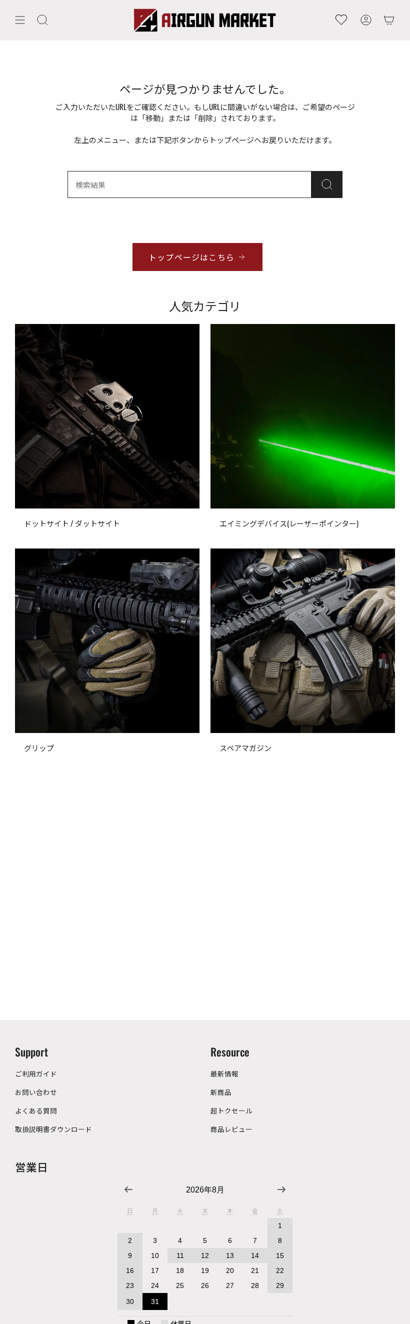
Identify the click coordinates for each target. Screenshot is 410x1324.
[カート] (389, 20)
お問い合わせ (36, 1092)
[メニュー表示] (20, 20)
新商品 (221, 1092)
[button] (42, 20)
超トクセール (231, 1111)
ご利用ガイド (36, 1073)
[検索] (327, 184)
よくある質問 (36, 1111)
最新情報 (224, 1073)
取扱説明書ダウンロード (53, 1129)
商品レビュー (231, 1129)
